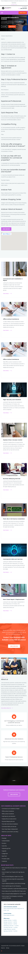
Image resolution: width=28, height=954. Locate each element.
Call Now (4, 26)
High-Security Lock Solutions (8, 816)
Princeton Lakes (5, 858)
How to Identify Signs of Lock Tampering (11, 886)
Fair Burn (4, 843)
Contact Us (13, 4)
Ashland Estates (6, 840)
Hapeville (4, 851)
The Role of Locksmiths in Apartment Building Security (14, 888)
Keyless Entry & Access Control (9, 819)
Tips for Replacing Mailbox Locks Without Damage (13, 883)
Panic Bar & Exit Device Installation (10, 824)
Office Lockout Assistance (8, 811)
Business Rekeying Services (8, 821)
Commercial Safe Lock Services (9, 826)
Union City (4, 846)
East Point (4, 856)
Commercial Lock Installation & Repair (10, 808)
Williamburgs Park (6, 848)
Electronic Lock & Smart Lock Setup (10, 831)
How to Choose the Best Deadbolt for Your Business (14, 893)
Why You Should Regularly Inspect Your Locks (12, 876)
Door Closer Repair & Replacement (10, 829)
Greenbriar (4, 861)
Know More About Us (6, 708)
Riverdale (4, 838)
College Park (5, 853)
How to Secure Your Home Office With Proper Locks (14, 891)
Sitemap (7, 948)
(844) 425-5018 (23, 8)
